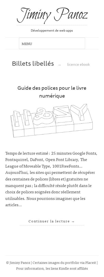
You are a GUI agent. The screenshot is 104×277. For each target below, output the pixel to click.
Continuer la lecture (52, 221)
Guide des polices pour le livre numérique (51, 92)
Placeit (90, 262)
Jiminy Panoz (52, 15)
